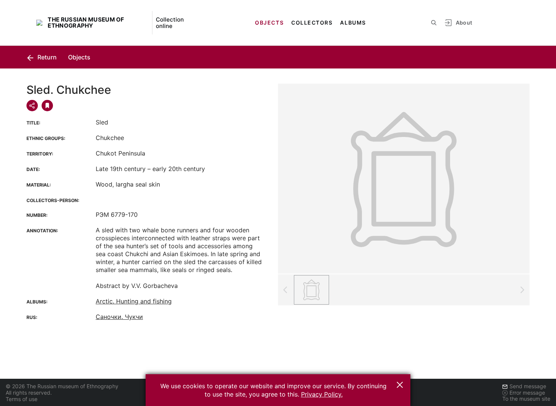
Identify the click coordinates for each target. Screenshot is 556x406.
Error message (527, 392)
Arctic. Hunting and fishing (134, 301)
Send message (527, 386)
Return (46, 57)
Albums (353, 22)
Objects (269, 22)
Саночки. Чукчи (119, 316)
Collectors (311, 22)
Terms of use (21, 399)
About (464, 22)
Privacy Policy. (322, 394)
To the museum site (526, 398)
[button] (399, 384)
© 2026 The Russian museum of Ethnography (62, 386)
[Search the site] (434, 23)
